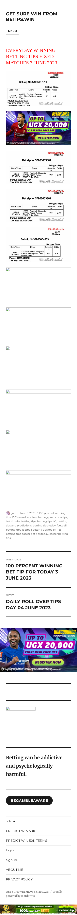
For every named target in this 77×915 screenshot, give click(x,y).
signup (11, 860)
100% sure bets (21, 517)
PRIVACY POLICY (19, 879)
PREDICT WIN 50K (20, 831)
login (10, 850)
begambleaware (29, 800)
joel (13, 513)
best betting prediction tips (49, 517)
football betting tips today (38, 529)
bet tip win (13, 521)
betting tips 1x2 (46, 521)
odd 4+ (11, 821)
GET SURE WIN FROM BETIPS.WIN (31, 16)
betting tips (28, 521)
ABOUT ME (14, 870)
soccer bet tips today (35, 533)
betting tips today (44, 525)
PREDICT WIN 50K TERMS (26, 841)
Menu (12, 31)
